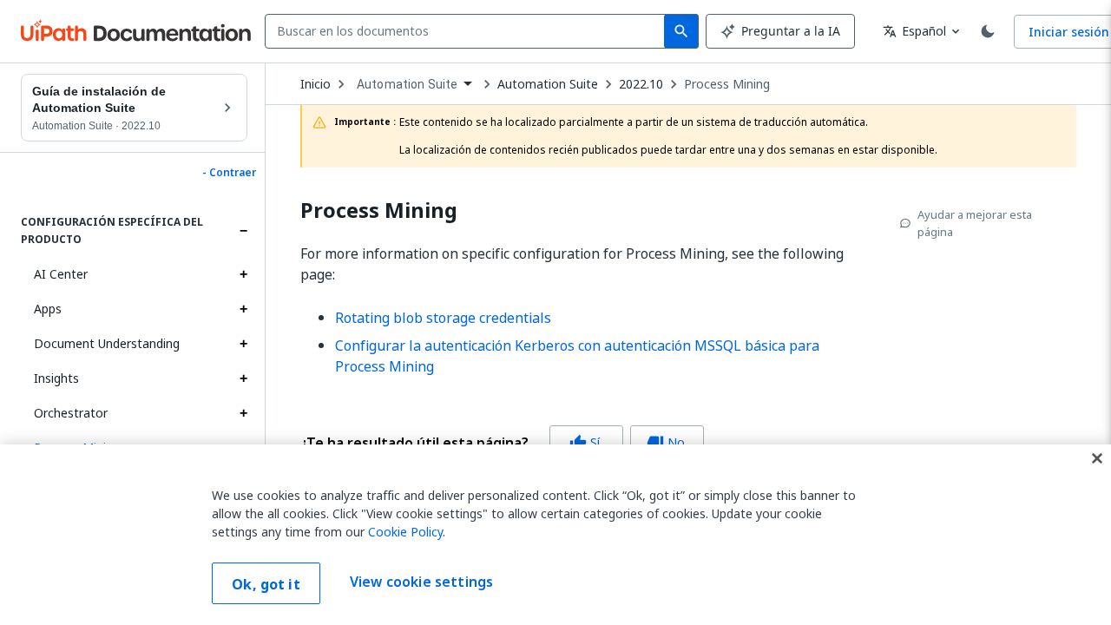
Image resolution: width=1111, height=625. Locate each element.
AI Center (61, 274)
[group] (502, 442)
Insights (56, 378)
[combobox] (468, 31)
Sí (584, 442)
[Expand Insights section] (243, 378)
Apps (48, 308)
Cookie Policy (405, 532)
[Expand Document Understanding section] (243, 344)
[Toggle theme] (988, 31)
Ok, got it (266, 584)
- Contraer (229, 173)
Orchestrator (71, 413)
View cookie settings (421, 581)
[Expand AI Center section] (243, 274)
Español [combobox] (914, 31)
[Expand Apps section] (243, 309)
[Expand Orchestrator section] (243, 413)
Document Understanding (107, 343)
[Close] (1097, 458)
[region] (555, 534)
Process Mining (727, 84)
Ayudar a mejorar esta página (974, 223)
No (666, 442)
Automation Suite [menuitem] (407, 84)
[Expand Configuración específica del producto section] (243, 231)
